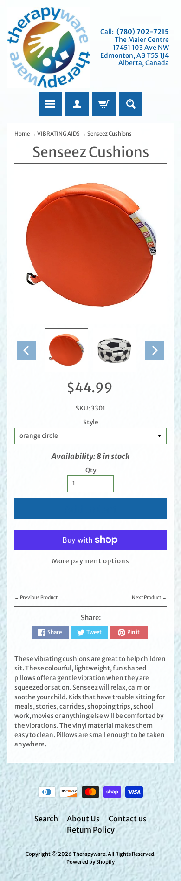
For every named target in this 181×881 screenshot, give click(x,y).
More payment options (90, 561)
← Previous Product (36, 597)
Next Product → (149, 597)
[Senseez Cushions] (66, 350)
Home (22, 133)
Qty (90, 470)
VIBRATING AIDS (58, 133)
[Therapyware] (48, 47)
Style (90, 422)
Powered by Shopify (90, 862)
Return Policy (91, 829)
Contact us (128, 818)
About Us (83, 818)
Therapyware (89, 854)
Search (46, 818)
